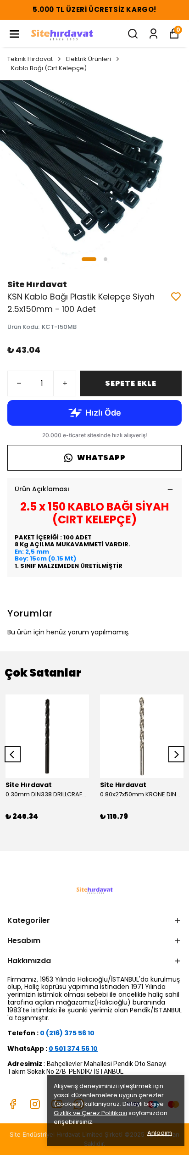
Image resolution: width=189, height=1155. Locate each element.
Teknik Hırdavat (30, 59)
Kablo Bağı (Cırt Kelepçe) (49, 68)
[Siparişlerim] (153, 33)
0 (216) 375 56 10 (67, 1033)
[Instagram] (34, 1104)
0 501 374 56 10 (73, 1048)
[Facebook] (12, 1104)
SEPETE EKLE (130, 383)
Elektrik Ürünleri (88, 59)
